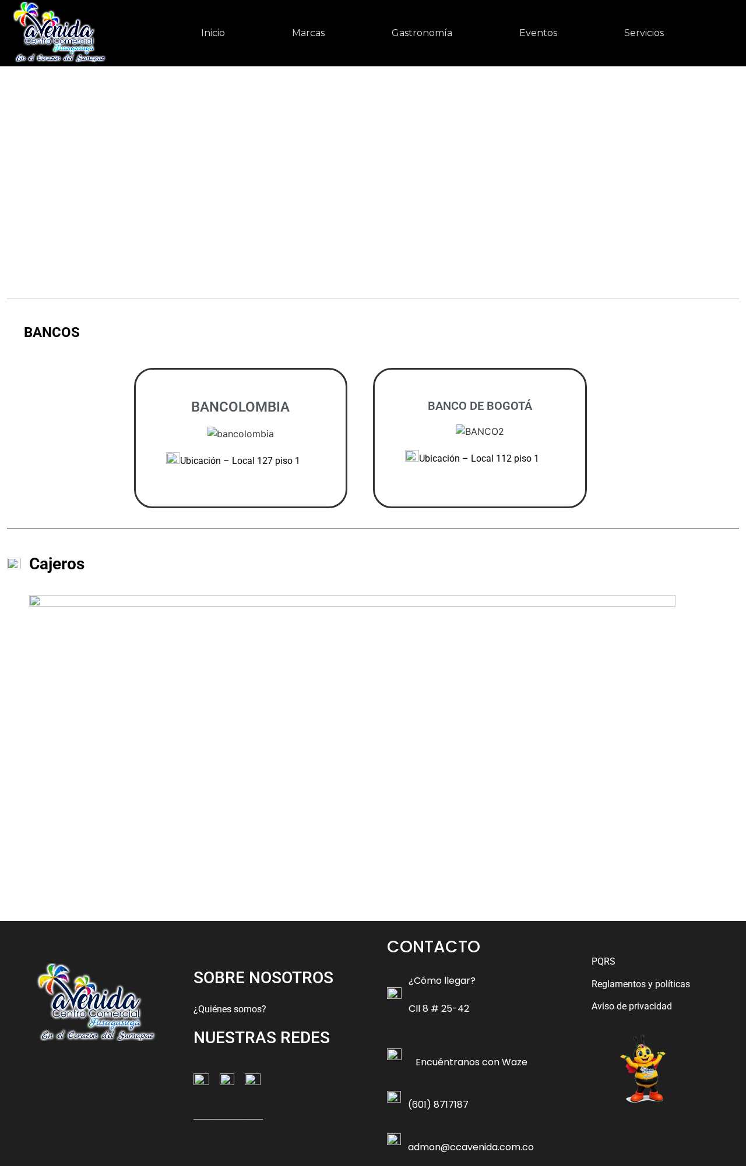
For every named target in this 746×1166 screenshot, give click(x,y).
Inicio (213, 32)
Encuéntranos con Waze (471, 1062)
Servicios (644, 32)
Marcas (308, 32)
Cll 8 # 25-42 (439, 1008)
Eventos (538, 32)
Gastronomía (422, 32)
